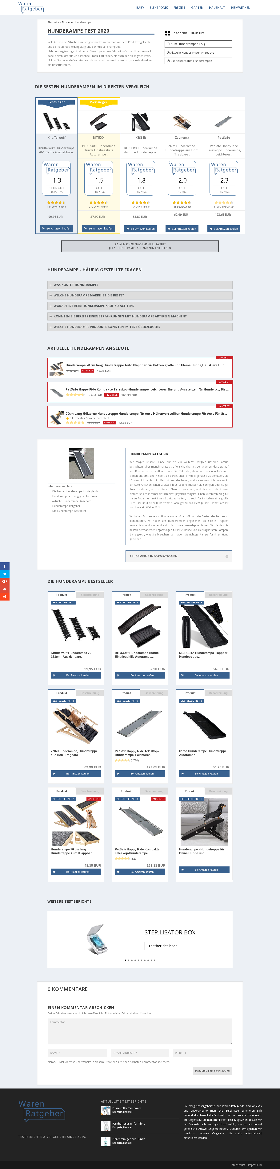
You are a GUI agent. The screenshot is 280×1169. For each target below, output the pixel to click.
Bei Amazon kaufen (58, 228)
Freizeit (180, 8)
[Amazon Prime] (182, 219)
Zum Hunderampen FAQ (187, 44)
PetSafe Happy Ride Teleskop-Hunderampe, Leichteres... (137, 753)
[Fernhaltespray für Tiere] (105, 1126)
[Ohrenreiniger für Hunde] (105, 1141)
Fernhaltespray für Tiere (128, 1123)
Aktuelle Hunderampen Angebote (192, 52)
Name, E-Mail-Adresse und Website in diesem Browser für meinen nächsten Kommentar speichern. (109, 1062)
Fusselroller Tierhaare (126, 1108)
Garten (197, 8)
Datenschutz (237, 1165)
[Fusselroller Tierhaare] (105, 1110)
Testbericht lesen (162, 946)
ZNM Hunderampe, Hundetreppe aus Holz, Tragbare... (74, 753)
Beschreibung (90, 594)
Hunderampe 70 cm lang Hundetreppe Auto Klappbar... (72, 851)
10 (154, 960)
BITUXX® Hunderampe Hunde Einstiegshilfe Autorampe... (137, 654)
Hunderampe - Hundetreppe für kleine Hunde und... (201, 851)
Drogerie (67, 22)
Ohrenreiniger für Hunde (128, 1139)
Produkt (61, 594)
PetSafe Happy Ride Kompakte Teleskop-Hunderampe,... (137, 851)
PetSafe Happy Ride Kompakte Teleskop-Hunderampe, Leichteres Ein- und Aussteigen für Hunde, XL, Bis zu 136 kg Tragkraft (147, 389)
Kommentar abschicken (212, 1071)
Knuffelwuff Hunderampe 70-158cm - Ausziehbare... (71, 654)
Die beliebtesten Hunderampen (191, 61)
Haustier (198, 33)
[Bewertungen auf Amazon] (56, 202)
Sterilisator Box (170, 932)
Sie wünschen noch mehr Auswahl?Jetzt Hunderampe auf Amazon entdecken (140, 246)
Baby (140, 8)
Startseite (53, 22)
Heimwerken (240, 8)
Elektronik (159, 8)
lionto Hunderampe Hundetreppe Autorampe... (203, 753)
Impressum (255, 1165)
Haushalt (217, 8)
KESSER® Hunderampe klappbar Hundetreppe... (203, 654)
